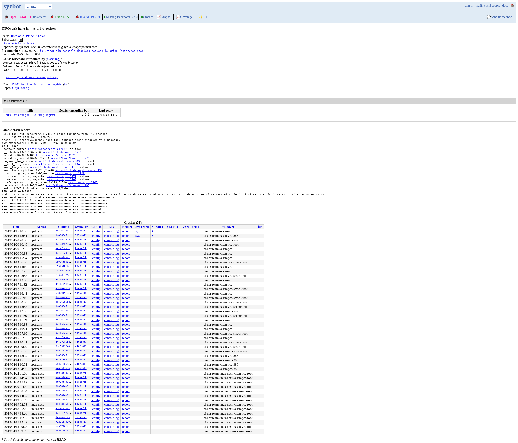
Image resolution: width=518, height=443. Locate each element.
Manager (228, 226)
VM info (172, 226)
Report (127, 226)
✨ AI (203, 17)
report (126, 231)
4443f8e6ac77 (64, 337)
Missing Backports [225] (120, 17)
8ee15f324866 (64, 346)
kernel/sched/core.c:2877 (47, 148)
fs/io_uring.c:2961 (61, 179)
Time (15, 226)
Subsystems (38, 17)
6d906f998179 (64, 257)
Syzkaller (81, 226)
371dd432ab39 (64, 239)
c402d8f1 (81, 342)
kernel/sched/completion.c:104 (56, 164)
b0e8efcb (81, 239)
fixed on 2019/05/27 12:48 (28, 36)
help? (195, 226)
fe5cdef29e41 (64, 270)
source (496, 5)
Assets (186, 226)
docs (505, 5)
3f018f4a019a (64, 373)
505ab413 (81, 230)
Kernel (41, 226)
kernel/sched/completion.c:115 (53, 167)
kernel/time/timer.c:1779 (70, 158)
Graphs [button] (163, 17)
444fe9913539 (64, 279)
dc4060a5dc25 (64, 230)
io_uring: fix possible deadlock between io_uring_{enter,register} (92, 50)
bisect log (53, 59)
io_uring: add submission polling (32, 77)
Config (96, 226)
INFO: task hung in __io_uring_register (37, 84)
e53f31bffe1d (64, 266)
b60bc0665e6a (64, 364)
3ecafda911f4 (64, 248)
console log (111, 231)
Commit (63, 226)
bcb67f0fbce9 (64, 426)
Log (111, 226)
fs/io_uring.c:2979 (61, 176)
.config (24, 88)
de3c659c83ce (64, 417)
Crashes (147, 17)
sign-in (469, 5)
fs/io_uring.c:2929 (70, 173)
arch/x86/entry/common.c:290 (67, 185)
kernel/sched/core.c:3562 (55, 155)
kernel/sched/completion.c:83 (57, 161)
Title (259, 226)
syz (17, 88)
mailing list (482, 5)
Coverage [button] (184, 17)
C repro (157, 226)
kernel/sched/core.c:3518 (61, 152)
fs (21, 39)
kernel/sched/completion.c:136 (78, 170)
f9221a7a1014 (64, 422)
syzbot (12, 6)
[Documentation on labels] (18, 43)
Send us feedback (500, 17)
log (66, 84)
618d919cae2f (64, 293)
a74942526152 (64, 408)
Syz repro (142, 226)
